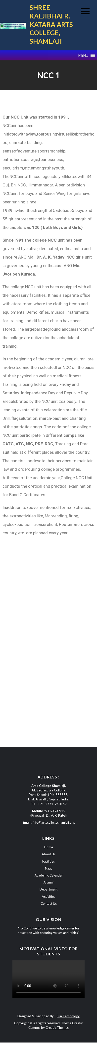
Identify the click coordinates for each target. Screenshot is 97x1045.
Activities (48, 896)
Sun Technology (68, 1016)
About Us (48, 854)
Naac (48, 868)
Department (48, 889)
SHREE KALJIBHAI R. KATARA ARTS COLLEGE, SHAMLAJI (51, 24)
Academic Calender (49, 875)
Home (48, 847)
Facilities (48, 861)
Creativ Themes (57, 1028)
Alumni (48, 882)
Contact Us (49, 903)
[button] (83, 55)
